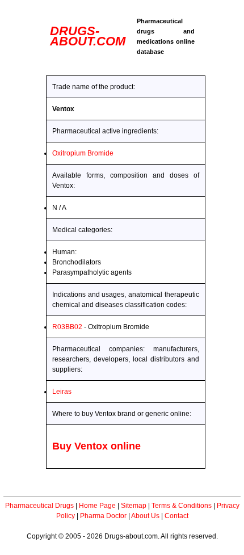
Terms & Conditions (182, 506)
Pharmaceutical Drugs (39, 506)
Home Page (97, 506)
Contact (176, 516)
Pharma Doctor (103, 516)
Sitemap (133, 506)
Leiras (61, 392)
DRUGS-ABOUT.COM (87, 36)
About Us (145, 516)
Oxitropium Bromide (82, 153)
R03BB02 (67, 327)
